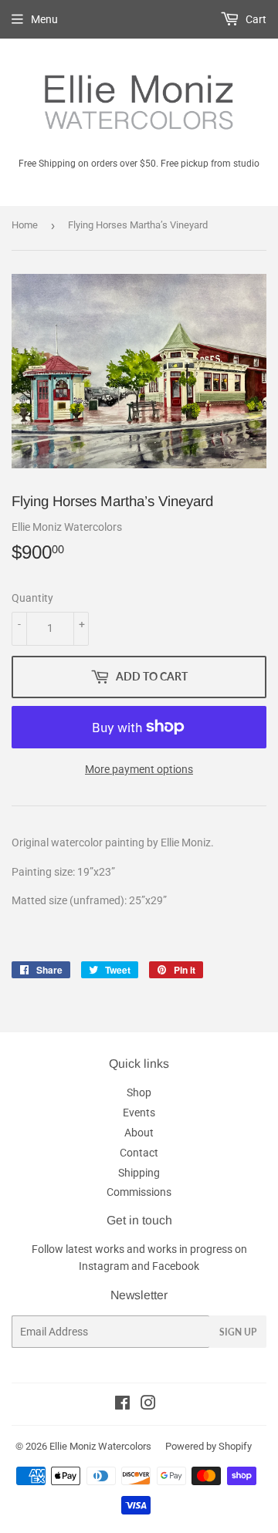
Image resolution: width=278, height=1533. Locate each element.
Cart (254, 19)
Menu (44, 19)
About (139, 1132)
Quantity (32, 598)
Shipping (139, 1173)
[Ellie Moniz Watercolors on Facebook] (122, 1405)
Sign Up (237, 1332)
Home (25, 225)
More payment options (139, 769)
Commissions (139, 1192)
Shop (139, 1092)
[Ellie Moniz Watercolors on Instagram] (148, 1405)
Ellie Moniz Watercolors (100, 1446)
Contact (139, 1152)
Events (139, 1112)
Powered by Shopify (208, 1446)
